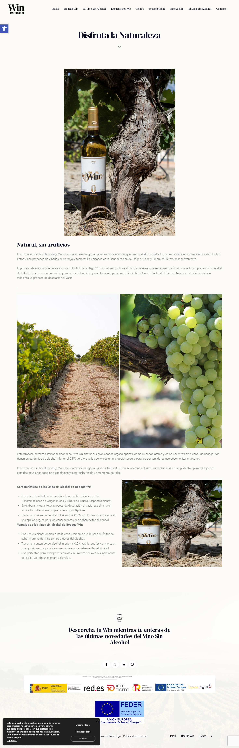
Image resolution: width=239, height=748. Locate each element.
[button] (4, 28)
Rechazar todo (83, 731)
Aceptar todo (83, 724)
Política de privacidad (135, 736)
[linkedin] (123, 664)
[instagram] (132, 664)
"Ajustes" (12, 740)
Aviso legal (115, 736)
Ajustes (83, 738)
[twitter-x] (115, 664)
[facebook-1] (106, 664)
